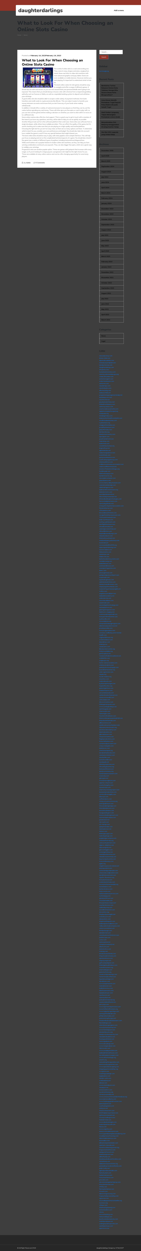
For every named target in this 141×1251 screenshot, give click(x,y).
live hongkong (104, 71)
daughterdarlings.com (106, 367)
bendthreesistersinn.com (107, 875)
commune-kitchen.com (107, 755)
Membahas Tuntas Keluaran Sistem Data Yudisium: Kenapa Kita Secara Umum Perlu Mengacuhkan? (109, 90)
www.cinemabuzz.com (107, 1085)
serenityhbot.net (105, 997)
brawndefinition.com (106, 741)
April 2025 (105, 156)
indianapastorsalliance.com (108, 923)
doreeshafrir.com (105, 787)
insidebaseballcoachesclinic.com (110, 1159)
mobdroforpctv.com (106, 690)
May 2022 (105, 309)
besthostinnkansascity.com (108, 1219)
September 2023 (107, 225)
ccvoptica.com (104, 1071)
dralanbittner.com (105, 563)
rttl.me (101, 1212)
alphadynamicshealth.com (108, 1170)
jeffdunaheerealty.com (107, 1016)
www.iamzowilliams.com (107, 1099)
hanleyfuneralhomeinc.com (108, 584)
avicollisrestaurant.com (107, 910)
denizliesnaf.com (105, 933)
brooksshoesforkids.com (107, 954)
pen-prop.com (104, 1004)
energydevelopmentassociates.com (111, 506)
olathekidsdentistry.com (107, 582)
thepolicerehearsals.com (107, 720)
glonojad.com (103, 778)
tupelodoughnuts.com (106, 580)
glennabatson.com (105, 734)
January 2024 (106, 203)
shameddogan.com (105, 970)
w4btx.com (103, 591)
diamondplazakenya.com (107, 1138)
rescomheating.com (106, 1214)
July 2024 (104, 177)
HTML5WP (120, 1248)
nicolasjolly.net (104, 762)
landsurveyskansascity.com (108, 1034)
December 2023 (107, 209)
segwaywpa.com (105, 960)
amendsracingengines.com (108, 1025)
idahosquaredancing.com (107, 547)
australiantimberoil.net (106, 494)
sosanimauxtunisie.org (106, 446)
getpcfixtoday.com (105, 430)
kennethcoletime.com (106, 810)
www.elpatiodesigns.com (108, 1122)
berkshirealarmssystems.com (109, 559)
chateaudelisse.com (106, 462)
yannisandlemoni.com (106, 566)
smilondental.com (105, 598)
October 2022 (106, 283)
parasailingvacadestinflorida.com (110, 1166)
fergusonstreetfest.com (107, 1150)
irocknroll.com (103, 543)
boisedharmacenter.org (107, 670)
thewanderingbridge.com (107, 806)
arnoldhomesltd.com (106, 527)
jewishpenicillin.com (106, 628)
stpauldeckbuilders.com (107, 1037)
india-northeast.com (106, 520)
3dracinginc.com (104, 713)
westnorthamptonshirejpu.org (109, 469)
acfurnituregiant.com (106, 379)
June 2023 (105, 240)
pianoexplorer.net (105, 1104)
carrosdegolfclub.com (106, 503)
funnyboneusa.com (105, 880)
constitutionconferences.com (109, 935)
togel (103, 341)
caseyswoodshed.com (107, 928)
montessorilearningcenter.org (109, 1147)
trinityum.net (103, 1108)
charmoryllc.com (104, 711)
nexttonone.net (104, 995)
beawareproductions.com (108, 792)
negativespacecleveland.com (109, 866)
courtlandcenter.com (106, 905)
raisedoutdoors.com (106, 536)
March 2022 (105, 320)
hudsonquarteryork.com (107, 1124)
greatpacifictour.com (106, 898)
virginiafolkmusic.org (106, 637)
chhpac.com (103, 1205)
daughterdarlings (28, 10)
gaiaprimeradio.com (105, 827)
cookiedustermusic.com (107, 882)
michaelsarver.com (105, 607)
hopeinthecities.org (105, 686)
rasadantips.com (104, 386)
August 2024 (106, 172)
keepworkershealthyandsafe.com (110, 418)
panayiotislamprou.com (107, 457)
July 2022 (104, 299)
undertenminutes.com (106, 381)
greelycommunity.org (106, 771)
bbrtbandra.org (104, 432)
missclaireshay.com (105, 356)
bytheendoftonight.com (107, 683)
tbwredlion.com (104, 1140)
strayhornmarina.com (106, 737)
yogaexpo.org (104, 660)
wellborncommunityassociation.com (111, 464)
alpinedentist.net (105, 450)
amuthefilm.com (104, 757)
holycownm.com (104, 891)
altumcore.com (104, 947)
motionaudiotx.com (105, 1210)
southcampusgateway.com (108, 460)
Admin (28, 163)
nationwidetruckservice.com (108, 893)
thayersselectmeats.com (107, 956)
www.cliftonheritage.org (107, 1057)
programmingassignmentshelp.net (110, 395)
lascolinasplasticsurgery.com (108, 1055)
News (103, 336)
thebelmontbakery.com (107, 404)
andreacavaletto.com (106, 665)
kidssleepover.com (105, 397)
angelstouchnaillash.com (107, 593)
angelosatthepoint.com (107, 921)
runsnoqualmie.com (105, 1041)
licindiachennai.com (105, 365)
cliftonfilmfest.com (105, 531)
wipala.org (102, 674)
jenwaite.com (103, 1180)
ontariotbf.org (104, 413)
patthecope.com (104, 937)
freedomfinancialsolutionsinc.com (110, 1020)
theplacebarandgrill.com (107, 914)
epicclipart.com (104, 436)
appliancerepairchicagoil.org (108, 411)
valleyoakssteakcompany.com (109, 926)
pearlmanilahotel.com (106, 439)
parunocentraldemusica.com (108, 1131)
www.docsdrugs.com (106, 1044)
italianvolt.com (104, 557)
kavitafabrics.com (105, 887)
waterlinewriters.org (106, 967)
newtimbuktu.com (105, 388)
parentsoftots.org (105, 972)
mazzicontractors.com (106, 1110)
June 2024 (105, 182)
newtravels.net (104, 400)
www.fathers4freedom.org (108, 1009)
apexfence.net (104, 1228)
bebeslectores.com (105, 492)
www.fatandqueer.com (107, 1030)
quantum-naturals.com (107, 1145)
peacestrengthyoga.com (107, 1018)
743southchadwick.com (107, 517)
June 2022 (105, 304)
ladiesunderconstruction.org (108, 490)
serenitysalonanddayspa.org (109, 374)
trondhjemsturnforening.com (108, 1136)
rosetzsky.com (104, 776)
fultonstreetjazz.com (106, 473)
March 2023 (105, 256)
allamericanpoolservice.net (108, 626)
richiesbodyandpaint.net (107, 363)
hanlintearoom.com (105, 1175)
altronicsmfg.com (105, 390)
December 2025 (107, 150)
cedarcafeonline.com (106, 376)
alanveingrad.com (105, 847)
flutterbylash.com (105, 1173)
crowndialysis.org (105, 621)
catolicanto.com (104, 647)
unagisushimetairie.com (107, 425)
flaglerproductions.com (107, 739)
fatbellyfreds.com (105, 1120)
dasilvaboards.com (105, 732)
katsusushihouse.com (106, 769)
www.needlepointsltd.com (108, 1050)
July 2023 (104, 235)
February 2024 (106, 198)
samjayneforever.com (106, 1152)
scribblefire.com (104, 658)
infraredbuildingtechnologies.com (110, 499)
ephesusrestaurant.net (107, 1115)
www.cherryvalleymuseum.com (110, 483)
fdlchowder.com (104, 1048)
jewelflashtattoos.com (107, 427)
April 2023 (105, 251)
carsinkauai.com (104, 1161)
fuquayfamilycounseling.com (108, 1196)
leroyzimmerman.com (106, 1184)
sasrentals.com (104, 603)
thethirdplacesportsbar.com (108, 1113)
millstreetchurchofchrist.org (108, 1164)
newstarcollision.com (106, 600)
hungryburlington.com (106, 813)
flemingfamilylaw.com (106, 1189)
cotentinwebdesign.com (107, 485)
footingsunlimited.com (106, 1039)
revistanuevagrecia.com (107, 780)
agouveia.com (104, 1198)
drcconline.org (104, 912)
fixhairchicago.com (105, 930)
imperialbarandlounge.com (108, 533)
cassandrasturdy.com (106, 693)
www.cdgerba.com (105, 1129)
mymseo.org (103, 1203)
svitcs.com (102, 940)
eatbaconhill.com (105, 393)
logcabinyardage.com (106, 979)
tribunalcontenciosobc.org (108, 727)
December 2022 (107, 272)
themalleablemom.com (107, 808)
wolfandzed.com (105, 1080)
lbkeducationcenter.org (107, 649)
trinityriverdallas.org (106, 651)
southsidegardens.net (106, 1106)
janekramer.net (104, 820)
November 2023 (107, 214)
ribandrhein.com (104, 642)
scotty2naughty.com (106, 785)
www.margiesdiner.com (107, 1046)
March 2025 (105, 161)
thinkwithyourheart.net (107, 538)
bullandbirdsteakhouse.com (108, 1053)
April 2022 (105, 314)
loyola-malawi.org (105, 677)
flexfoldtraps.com (105, 1023)
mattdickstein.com (105, 986)
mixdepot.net (103, 1087)
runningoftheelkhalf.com (107, 1014)
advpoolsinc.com (105, 919)
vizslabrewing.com (105, 561)
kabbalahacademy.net (106, 596)
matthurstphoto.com (106, 1154)
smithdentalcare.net (106, 1221)
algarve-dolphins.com (106, 845)
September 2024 (107, 166)
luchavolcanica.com (105, 889)
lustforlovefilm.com (105, 760)
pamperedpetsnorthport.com (109, 575)
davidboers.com (104, 981)
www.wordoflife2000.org (108, 545)
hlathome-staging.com (107, 612)
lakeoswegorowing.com (107, 1194)
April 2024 (105, 187)
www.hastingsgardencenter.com (110, 1101)
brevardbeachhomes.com (108, 513)
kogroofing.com (104, 448)
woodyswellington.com (107, 1117)
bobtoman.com (104, 443)
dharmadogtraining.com (107, 1207)
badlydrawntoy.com (106, 988)
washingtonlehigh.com (107, 1074)
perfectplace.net (105, 653)
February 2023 (106, 262)
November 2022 (107, 277)
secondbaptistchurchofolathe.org (110, 1200)
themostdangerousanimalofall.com (111, 718)
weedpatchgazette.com (107, 568)
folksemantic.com (105, 552)
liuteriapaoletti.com (105, 868)
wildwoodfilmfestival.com (108, 466)
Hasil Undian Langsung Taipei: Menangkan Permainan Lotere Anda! (110, 114)
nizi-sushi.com (104, 822)
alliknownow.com (105, 723)
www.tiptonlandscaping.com (109, 1067)
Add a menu (119, 10)
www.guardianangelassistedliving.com (112, 1134)
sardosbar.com (104, 554)
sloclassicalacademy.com (107, 730)
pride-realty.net (104, 1168)
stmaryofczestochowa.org (108, 801)
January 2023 (106, 267)
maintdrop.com (104, 441)
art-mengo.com (104, 824)
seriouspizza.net (104, 942)
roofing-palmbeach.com (107, 522)
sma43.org (103, 1060)
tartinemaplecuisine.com (107, 817)
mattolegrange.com (106, 836)
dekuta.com (103, 1083)
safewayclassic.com (106, 406)
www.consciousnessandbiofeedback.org (113, 1097)
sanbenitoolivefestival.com (108, 695)
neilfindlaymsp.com (105, 907)
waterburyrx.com (105, 917)
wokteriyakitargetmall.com (108, 614)
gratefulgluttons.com (106, 688)
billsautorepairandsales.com (108, 1143)
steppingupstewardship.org (108, 1069)
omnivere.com (104, 383)
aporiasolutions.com (106, 958)
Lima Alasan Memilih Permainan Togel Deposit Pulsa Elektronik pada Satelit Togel (111, 103)
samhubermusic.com (106, 1226)
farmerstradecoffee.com (107, 977)
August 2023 (106, 230)
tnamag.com (103, 951)
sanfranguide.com (105, 709)
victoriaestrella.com (105, 900)
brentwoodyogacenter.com (108, 1064)
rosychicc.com (104, 679)
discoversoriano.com (106, 702)
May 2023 (105, 246)
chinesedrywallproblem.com (108, 873)
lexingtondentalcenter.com (108, 617)
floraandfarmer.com (106, 508)
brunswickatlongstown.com (108, 815)
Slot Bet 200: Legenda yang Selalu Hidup (109, 133)
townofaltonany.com (106, 861)
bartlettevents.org (105, 476)
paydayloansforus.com (107, 402)
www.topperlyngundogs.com (109, 1011)
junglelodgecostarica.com (107, 838)
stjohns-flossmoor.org (106, 877)
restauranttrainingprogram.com (109, 623)
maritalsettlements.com (107, 854)
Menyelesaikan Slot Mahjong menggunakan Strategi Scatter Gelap (110, 124)
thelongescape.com (106, 833)
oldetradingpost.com (106, 487)
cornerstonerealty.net (106, 1094)
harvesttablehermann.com (108, 501)
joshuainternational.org (107, 1000)
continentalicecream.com (107, 743)
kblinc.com (102, 570)
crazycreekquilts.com (106, 746)
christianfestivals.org (106, 840)
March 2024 (105, 193)
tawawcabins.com (105, 550)
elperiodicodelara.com (106, 360)
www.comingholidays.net (108, 707)
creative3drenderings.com (108, 974)
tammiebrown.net (105, 829)
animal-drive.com (105, 949)
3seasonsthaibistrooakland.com (110, 656)
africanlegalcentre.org (106, 767)
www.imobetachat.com (107, 984)
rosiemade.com (104, 577)
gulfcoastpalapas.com (106, 963)
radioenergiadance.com (107, 453)
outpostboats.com (105, 681)
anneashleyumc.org (106, 1032)
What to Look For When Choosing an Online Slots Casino (52, 62)
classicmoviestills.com (106, 697)
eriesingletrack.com (105, 573)
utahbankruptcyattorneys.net (109, 540)
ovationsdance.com (106, 640)
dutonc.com (103, 831)
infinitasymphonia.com (107, 764)
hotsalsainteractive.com (107, 372)
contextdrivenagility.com (107, 794)
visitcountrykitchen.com (107, 843)
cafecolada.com (104, 700)
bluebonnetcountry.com (107, 434)
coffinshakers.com (105, 799)
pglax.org (102, 863)
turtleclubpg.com (104, 896)
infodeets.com (104, 370)
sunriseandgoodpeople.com (108, 870)
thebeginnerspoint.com (107, 704)
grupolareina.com (105, 480)
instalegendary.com (106, 416)
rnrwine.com (103, 1191)
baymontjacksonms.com (107, 859)
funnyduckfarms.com (106, 1177)
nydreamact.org (104, 423)
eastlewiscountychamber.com (109, 725)
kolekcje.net (103, 644)
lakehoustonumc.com (106, 990)
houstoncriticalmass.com (107, 716)
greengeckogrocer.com (107, 610)
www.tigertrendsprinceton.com (110, 1007)
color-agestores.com (106, 672)
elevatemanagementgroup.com (110, 1182)
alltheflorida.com (104, 1157)
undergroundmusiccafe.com (108, 1224)
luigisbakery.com (104, 1076)
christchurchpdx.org (106, 750)
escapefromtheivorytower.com (109, 515)
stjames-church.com (106, 783)
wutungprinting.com (106, 852)
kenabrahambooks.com (107, 753)
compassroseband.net (106, 944)
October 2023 (106, 219)
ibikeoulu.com (103, 797)
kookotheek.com (104, 455)
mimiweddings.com (105, 1217)
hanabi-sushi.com (105, 1078)
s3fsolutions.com (105, 510)
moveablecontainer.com (107, 478)
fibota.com (102, 1127)
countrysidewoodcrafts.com (108, 409)
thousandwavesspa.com (107, 903)
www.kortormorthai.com (107, 1027)
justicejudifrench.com (106, 803)
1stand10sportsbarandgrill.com (110, 589)
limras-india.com (104, 358)
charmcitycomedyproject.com (109, 790)
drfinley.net (103, 1187)
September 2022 (107, 288)
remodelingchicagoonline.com (109, 1062)
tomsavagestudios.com (107, 630)
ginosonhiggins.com (106, 850)
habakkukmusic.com (106, 993)
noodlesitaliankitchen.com (108, 420)
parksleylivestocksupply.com (109, 667)
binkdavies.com (104, 748)
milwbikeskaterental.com (107, 857)
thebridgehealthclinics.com (108, 965)
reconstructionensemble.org (108, 884)
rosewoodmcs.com (105, 1090)
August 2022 (106, 293)
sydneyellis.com (104, 619)
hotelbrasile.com (104, 471)
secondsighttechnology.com (108, 605)
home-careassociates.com (108, 663)
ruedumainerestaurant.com (108, 773)
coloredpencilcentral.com (107, 529)
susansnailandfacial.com (107, 1002)
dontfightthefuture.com (107, 524)
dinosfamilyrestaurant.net (108, 496)
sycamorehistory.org (106, 1092)
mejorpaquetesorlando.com (108, 587)
